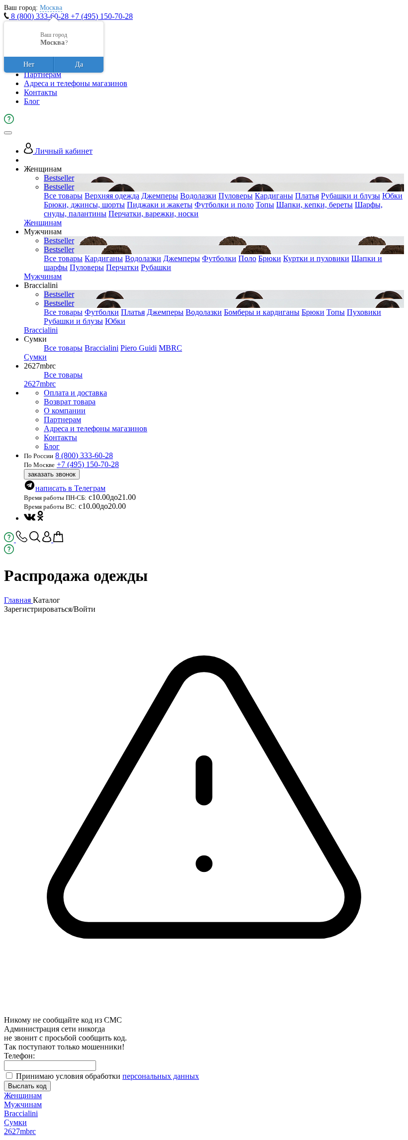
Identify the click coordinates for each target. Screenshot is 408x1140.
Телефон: (19, 1055)
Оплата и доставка (75, 392)
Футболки (219, 258)
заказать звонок (52, 474)
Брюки (269, 258)
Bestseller (59, 178)
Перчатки (122, 267)
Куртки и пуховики (316, 258)
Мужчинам (43, 276)
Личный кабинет (63, 151)
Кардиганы (274, 195)
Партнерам (42, 74)
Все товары (63, 195)
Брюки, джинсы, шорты (84, 204)
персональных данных (160, 1076)
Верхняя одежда (112, 195)
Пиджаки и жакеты (160, 204)
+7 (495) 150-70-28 (102, 16)
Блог (32, 101)
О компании (65, 410)
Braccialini (41, 330)
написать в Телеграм (70, 488)
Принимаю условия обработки (107, 1076)
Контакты (40, 92)
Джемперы (159, 195)
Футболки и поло (224, 204)
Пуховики (364, 312)
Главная (18, 600)
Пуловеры (235, 195)
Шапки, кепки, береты (314, 204)
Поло (247, 258)
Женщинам (43, 222)
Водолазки (198, 195)
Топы (265, 204)
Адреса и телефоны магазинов (75, 83)
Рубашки (156, 267)
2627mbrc (40, 384)
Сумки (35, 357)
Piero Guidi (138, 348)
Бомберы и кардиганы (262, 312)
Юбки (392, 195)
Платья (307, 195)
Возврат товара (70, 401)
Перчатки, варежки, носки (153, 213)
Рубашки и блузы (350, 195)
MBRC (170, 348)
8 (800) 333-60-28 (40, 16)
